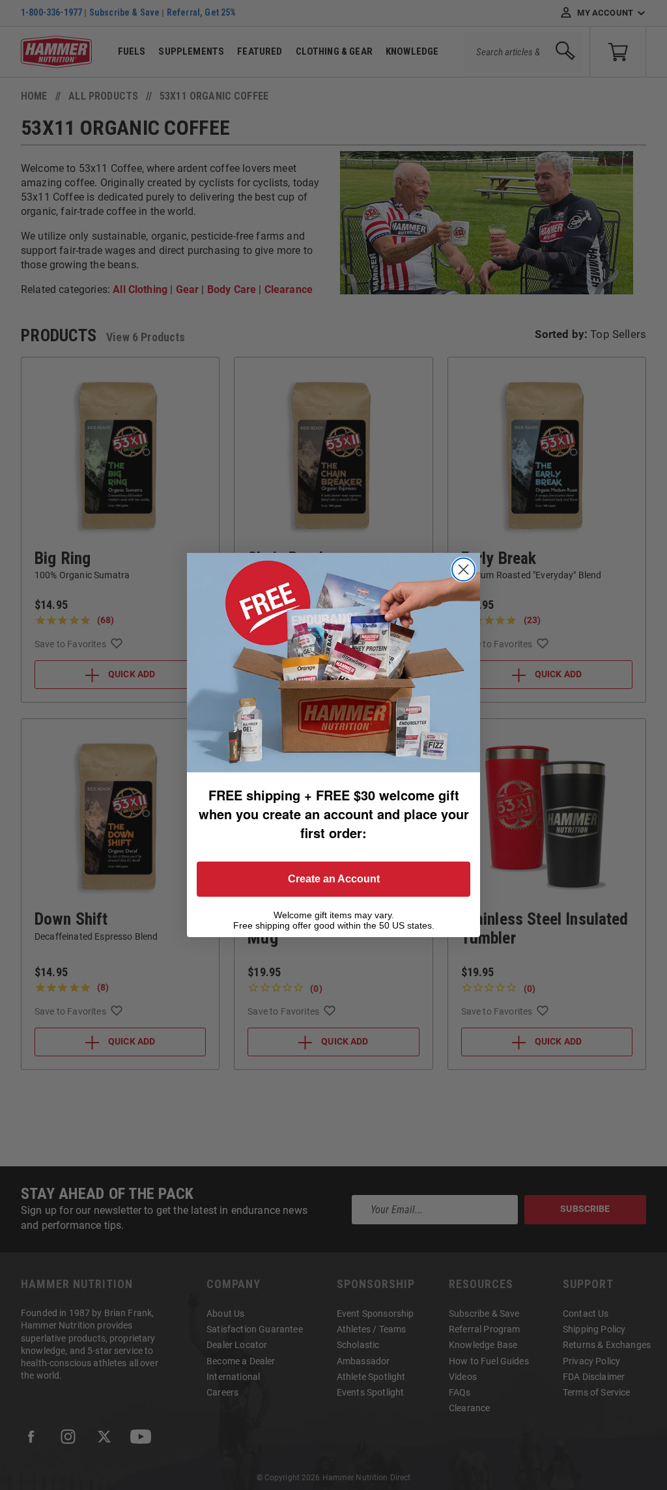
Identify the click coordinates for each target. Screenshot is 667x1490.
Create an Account (334, 878)
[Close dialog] (463, 569)
